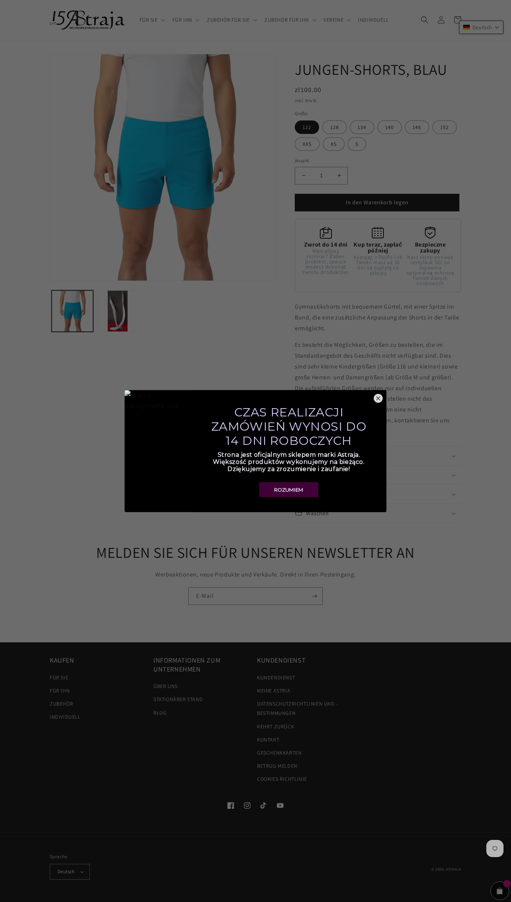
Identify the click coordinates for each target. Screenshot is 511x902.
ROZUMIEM (288, 490)
